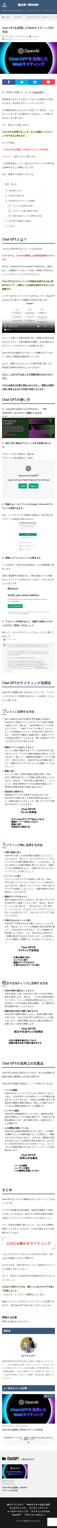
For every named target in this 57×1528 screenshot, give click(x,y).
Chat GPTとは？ (14, 190)
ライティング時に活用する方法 (23, 211)
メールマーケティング (17, 1511)
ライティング (31, 39)
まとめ (10, 226)
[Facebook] (8, 82)
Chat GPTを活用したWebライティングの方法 (22, 1430)
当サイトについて (15, 1504)
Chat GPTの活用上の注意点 (18, 221)
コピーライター (19, 39)
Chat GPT (8, 39)
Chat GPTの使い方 (15, 196)
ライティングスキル (40, 1511)
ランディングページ (38, 1508)
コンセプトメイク (32, 10)
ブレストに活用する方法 (20, 206)
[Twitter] (22, 82)
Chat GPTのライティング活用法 (20, 201)
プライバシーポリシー (34, 1514)
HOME (7, 17)
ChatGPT (18, 17)
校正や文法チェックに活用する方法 (25, 216)
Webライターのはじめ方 (12, 10)
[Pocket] (48, 82)
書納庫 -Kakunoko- (28, 4)
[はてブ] (35, 82)
